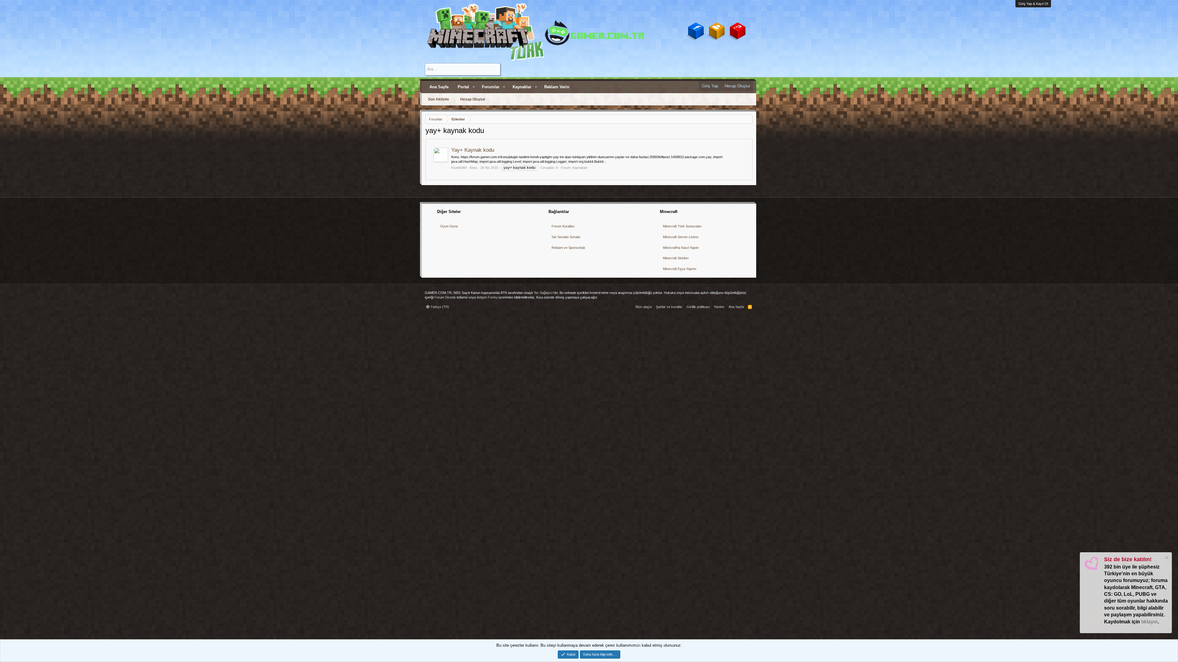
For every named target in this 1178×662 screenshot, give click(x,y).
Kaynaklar (522, 87)
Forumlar (490, 87)
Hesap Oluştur (472, 99)
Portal (463, 87)
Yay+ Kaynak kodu (472, 150)
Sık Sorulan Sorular (566, 237)
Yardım (719, 307)
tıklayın (1149, 621)
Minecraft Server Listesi (680, 237)
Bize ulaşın (644, 307)
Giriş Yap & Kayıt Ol (1033, 4)
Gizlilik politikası (698, 307)
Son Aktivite (438, 99)
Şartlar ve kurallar (669, 307)
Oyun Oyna (449, 226)
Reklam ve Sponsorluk (568, 247)
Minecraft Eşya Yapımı (679, 269)
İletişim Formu (487, 297)
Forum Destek (445, 297)
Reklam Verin (556, 87)
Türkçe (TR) (439, 307)
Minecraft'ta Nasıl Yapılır (681, 247)
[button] (474, 87)
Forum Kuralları (563, 226)
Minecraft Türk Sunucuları (682, 226)
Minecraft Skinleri (675, 258)
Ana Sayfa (438, 87)
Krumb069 (459, 167)
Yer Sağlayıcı (543, 293)
